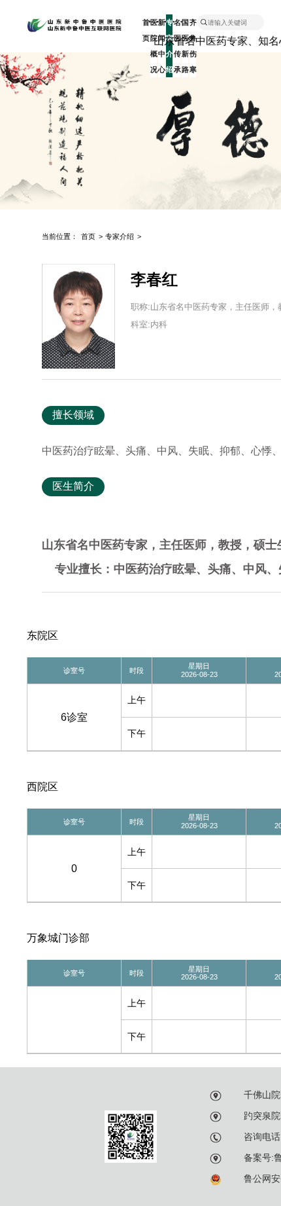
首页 (145, 30)
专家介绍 (119, 236)
